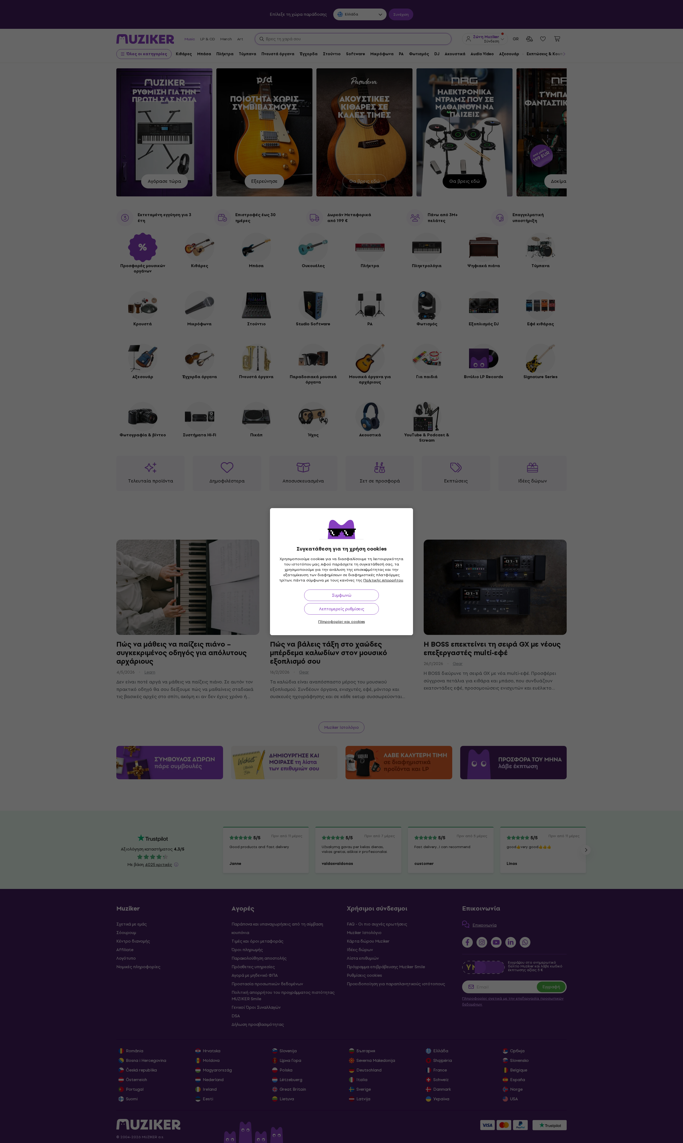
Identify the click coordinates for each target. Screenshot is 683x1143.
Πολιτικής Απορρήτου (383, 580)
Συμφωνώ (341, 595)
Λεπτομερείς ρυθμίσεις (341, 609)
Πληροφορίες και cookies (341, 621)
